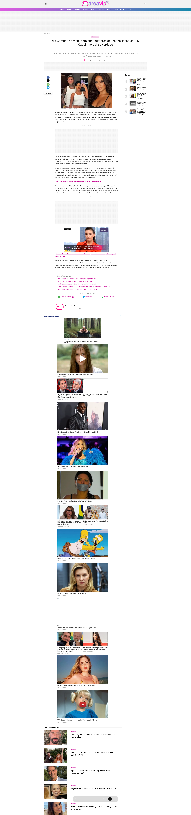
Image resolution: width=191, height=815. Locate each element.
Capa (45, 33)
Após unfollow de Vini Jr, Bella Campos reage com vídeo (75, 281)
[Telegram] (48, 87)
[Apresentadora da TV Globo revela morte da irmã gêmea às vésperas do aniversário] (133, 113)
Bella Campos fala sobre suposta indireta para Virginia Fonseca (77, 278)
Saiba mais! (93, 308)
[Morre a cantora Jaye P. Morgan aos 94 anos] (133, 90)
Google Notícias (109, 297)
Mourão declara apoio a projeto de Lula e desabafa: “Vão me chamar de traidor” (141, 81)
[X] (48, 80)
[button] (135, 4)
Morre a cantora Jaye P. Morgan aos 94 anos (141, 89)
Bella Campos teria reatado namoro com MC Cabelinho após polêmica (78, 181)
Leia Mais (104, 799)
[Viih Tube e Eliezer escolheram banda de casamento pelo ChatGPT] (55, 755)
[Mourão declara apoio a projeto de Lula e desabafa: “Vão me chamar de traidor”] (133, 83)
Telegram (88, 297)
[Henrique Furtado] (85, 60)
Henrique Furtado (91, 60)
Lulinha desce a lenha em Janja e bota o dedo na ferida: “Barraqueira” (141, 96)
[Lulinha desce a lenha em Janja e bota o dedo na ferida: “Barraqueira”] (133, 97)
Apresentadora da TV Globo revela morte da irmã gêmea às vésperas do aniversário (141, 112)
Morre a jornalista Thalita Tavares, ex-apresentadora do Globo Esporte (141, 103)
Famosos (48, 33)
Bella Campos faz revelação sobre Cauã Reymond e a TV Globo (77, 289)
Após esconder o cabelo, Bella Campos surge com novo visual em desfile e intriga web (84, 286)
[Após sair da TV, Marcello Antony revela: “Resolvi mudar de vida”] (55, 773)
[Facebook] (48, 77)
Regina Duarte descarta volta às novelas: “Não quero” (93, 788)
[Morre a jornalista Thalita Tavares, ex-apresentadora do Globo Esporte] (133, 105)
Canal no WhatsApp (67, 297)
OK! (110, 799)
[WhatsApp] (48, 84)
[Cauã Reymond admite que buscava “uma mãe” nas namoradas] (55, 737)
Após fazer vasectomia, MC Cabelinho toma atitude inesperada (77, 284)
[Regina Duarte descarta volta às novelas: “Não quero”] (55, 791)
